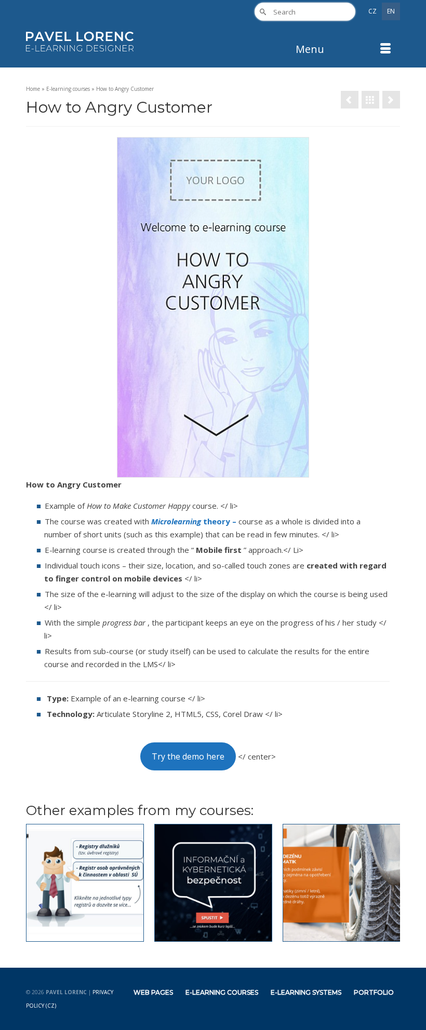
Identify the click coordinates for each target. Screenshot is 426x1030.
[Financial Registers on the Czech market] (84, 882)
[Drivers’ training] (341, 882)
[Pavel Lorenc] (80, 41)
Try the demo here (188, 756)
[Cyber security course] (213, 882)
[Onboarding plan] (349, 100)
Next (391, 882)
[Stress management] (391, 100)
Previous (35, 882)
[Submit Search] (262, 12)
